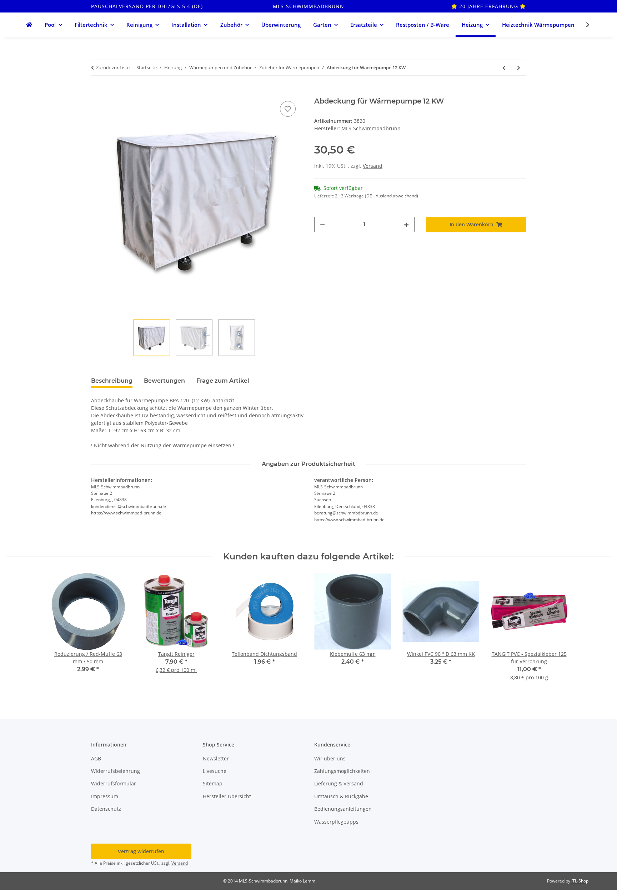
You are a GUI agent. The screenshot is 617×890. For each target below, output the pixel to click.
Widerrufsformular (113, 783)
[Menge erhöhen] (406, 224)
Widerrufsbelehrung (115, 771)
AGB (96, 758)
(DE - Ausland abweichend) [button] (391, 196)
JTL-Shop (579, 881)
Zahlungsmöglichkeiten (342, 771)
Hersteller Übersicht (227, 796)
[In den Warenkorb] (96, 91)
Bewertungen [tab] (164, 380)
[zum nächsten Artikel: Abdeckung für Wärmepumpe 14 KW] (518, 67)
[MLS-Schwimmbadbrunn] (29, 24)
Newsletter (216, 758)
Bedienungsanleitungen (343, 808)
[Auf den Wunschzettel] (288, 109)
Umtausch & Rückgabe (341, 796)
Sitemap (212, 783)
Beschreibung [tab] (111, 380)
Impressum (104, 796)
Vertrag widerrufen (141, 851)
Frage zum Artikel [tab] (222, 380)
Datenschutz (106, 808)
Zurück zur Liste (113, 67)
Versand (372, 165)
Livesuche (214, 771)
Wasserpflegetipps (336, 821)
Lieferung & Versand (338, 783)
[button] (583, 24)
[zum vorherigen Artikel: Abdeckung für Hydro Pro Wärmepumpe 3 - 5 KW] (504, 67)
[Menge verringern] (322, 224)
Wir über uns (330, 758)
